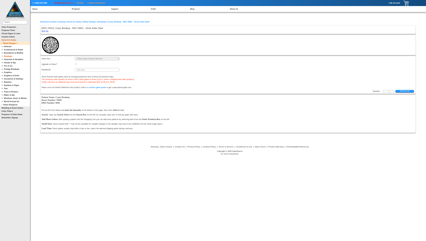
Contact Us (180, 147)
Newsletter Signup (10, 118)
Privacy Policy (194, 147)
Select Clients (166, 147)
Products (76, 9)
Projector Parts (8, 30)
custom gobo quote (97, 87)
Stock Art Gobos (9, 40)
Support (114, 9)
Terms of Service (226, 147)
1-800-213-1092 (39, 3)
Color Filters (7, 111)
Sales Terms (260, 147)
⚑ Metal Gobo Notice (63, 3)
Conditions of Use (244, 147)
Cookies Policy (209, 147)
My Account (394, 3)
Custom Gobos (8, 37)
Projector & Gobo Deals (12, 114)
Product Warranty (276, 147)
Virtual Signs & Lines (11, 33)
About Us (234, 9)
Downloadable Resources (297, 147)
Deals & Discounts (96, 3)
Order (153, 9)
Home (34, 9)
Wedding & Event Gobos (12, 108)
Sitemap (154, 147)
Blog (192, 9)
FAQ (80, 3)
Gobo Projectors (9, 27)
